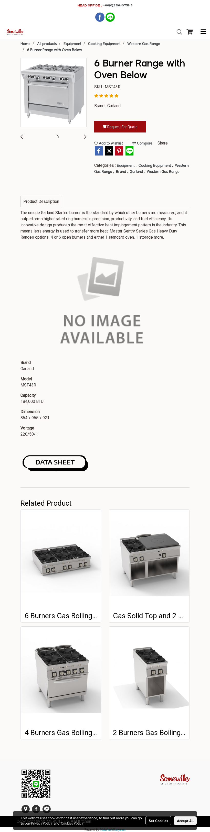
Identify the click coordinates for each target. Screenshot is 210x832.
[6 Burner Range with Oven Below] (53, 92)
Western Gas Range (163, 172)
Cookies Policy (72, 823)
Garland (137, 172)
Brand (121, 172)
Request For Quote (122, 127)
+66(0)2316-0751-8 (118, 5)
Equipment (126, 166)
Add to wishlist (110, 143)
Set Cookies (158, 820)
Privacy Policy (41, 823)
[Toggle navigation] (203, 32)
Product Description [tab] (41, 201)
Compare (144, 143)
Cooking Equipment (155, 166)
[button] (178, 32)
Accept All (185, 820)
